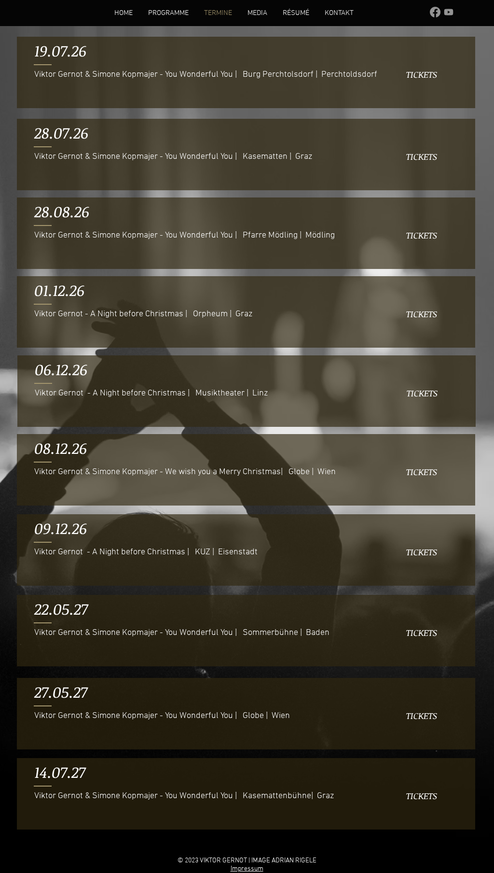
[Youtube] (448, 12)
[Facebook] (435, 12)
